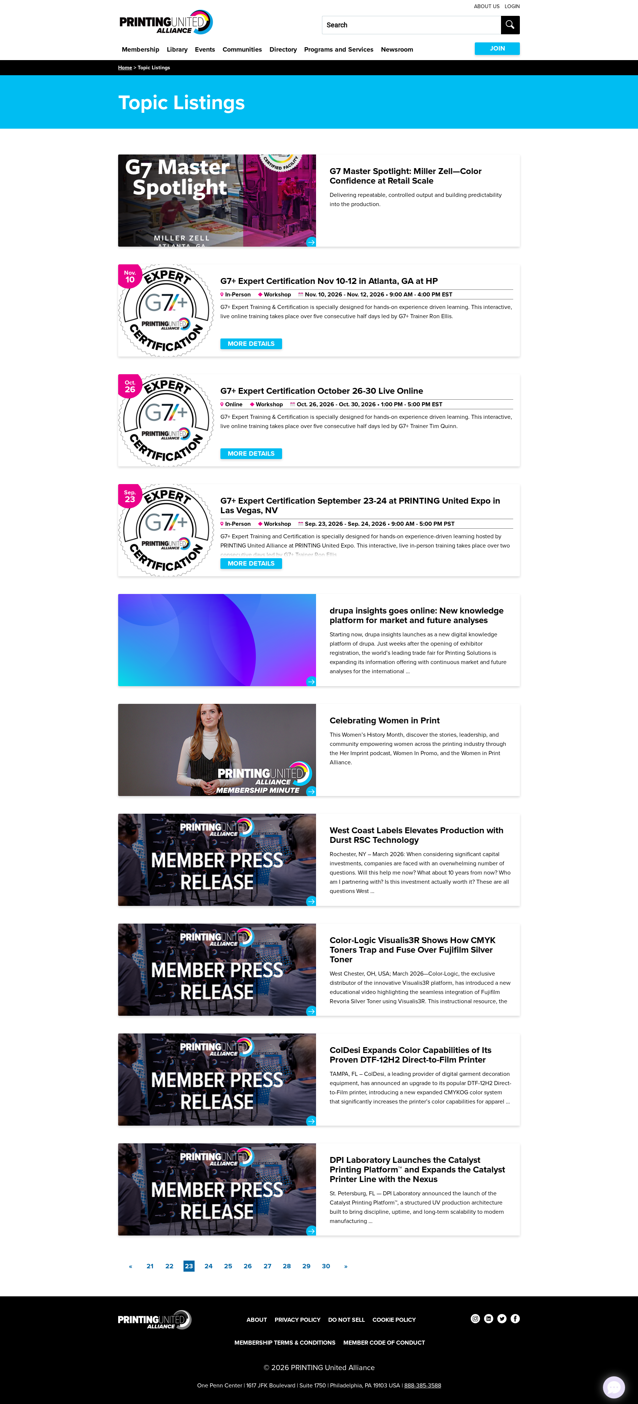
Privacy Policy (297, 1320)
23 (190, 1266)
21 (150, 1266)
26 (248, 1266)
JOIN (497, 48)
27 (267, 1266)
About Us (487, 6)
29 (306, 1266)
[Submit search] (510, 25)
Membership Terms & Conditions (285, 1342)
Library (177, 49)
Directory (283, 49)
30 (326, 1266)
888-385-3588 (422, 1385)
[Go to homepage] (155, 1320)
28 (287, 1266)
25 (228, 1266)
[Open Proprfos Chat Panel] (614, 1387)
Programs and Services (339, 49)
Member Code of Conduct (384, 1342)
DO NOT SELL (346, 1320)
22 (169, 1266)
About (257, 1320)
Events (205, 49)
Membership (141, 49)
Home (125, 67)
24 (209, 1266)
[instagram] (475, 1319)
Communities (242, 49)
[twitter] (502, 1319)
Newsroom (397, 49)
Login (512, 6)
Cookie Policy (394, 1320)
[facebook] (515, 1319)
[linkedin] (488, 1319)
